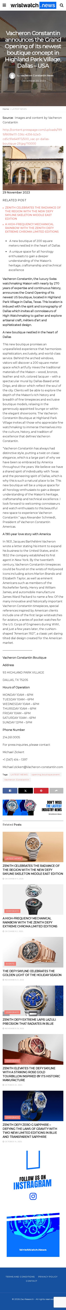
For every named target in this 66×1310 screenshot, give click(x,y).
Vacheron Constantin (16, 779)
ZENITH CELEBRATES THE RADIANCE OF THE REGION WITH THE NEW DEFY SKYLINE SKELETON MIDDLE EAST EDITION (33, 869)
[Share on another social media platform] (56, 791)
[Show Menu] (4, 5)
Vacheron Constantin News (36, 75)
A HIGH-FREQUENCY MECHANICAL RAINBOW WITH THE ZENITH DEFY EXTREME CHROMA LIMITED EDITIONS (32, 227)
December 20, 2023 (34, 80)
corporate (12, 911)
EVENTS (10, 964)
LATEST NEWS (19, 109)
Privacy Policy (48, 1276)
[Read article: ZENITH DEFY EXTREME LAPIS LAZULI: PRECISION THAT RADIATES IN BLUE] (33, 1001)
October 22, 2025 (13, 1085)
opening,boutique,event (46, 774)
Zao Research (27, 1299)
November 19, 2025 (14, 1028)
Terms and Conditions (20, 1276)
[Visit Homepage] (33, 5)
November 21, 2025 (14, 980)
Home (6, 109)
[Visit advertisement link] (33, 807)
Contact (31, 1281)
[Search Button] (61, 5)
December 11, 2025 (13, 879)
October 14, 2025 (13, 1141)
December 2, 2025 (13, 931)
